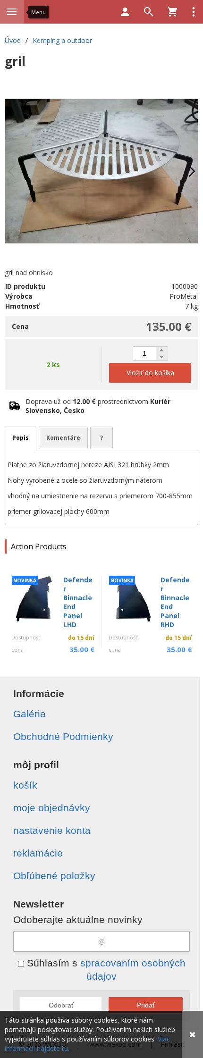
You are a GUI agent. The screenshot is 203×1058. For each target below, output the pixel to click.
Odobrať (61, 1005)
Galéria (29, 713)
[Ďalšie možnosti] (193, 12)
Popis (20, 438)
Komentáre (63, 438)
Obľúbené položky (54, 875)
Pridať (146, 1005)
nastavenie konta (52, 830)
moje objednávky (51, 807)
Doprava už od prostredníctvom (97, 406)
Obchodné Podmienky (63, 736)
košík (25, 785)
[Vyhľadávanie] (149, 12)
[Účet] (125, 12)
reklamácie (38, 853)
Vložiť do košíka (150, 372)
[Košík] (172, 12)
